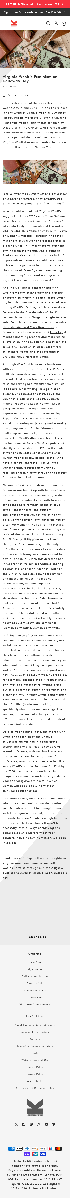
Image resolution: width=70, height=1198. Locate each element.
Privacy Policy (35, 1073)
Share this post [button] (19, 95)
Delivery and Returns (35, 976)
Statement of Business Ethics (35, 1088)
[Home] (14, 23)
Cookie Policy (35, 1066)
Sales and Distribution (35, 1031)
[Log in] (56, 23)
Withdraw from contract (35, 1004)
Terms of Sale (35, 983)
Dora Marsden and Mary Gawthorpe (28, 327)
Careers (35, 1038)
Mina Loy (56, 332)
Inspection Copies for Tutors (35, 1045)
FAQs (35, 1052)
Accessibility (35, 1081)
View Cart (35, 962)
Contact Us (35, 997)
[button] (5, 23)
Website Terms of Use (34, 1059)
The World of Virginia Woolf (33, 872)
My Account (35, 969)
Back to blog (37, 936)
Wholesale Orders (35, 990)
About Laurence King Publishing (35, 1024)
